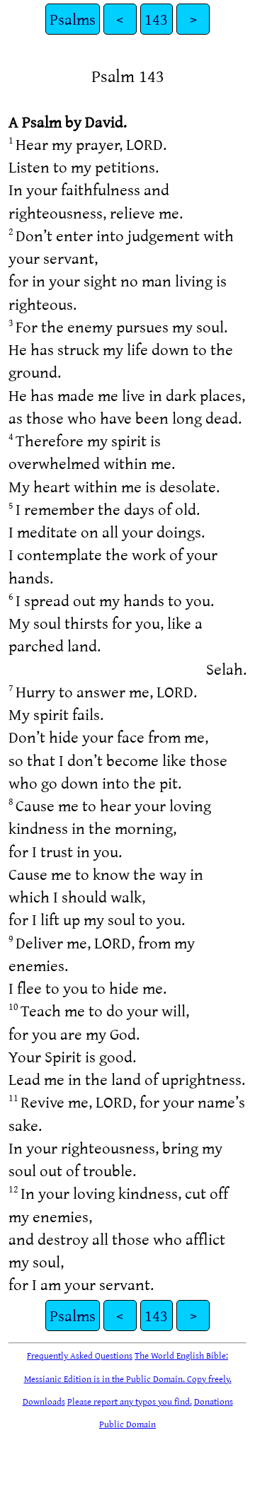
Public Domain (127, 1424)
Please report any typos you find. (129, 1401)
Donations (213, 1401)
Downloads (44, 1401)
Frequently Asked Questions (79, 1355)
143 (156, 18)
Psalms (73, 18)
